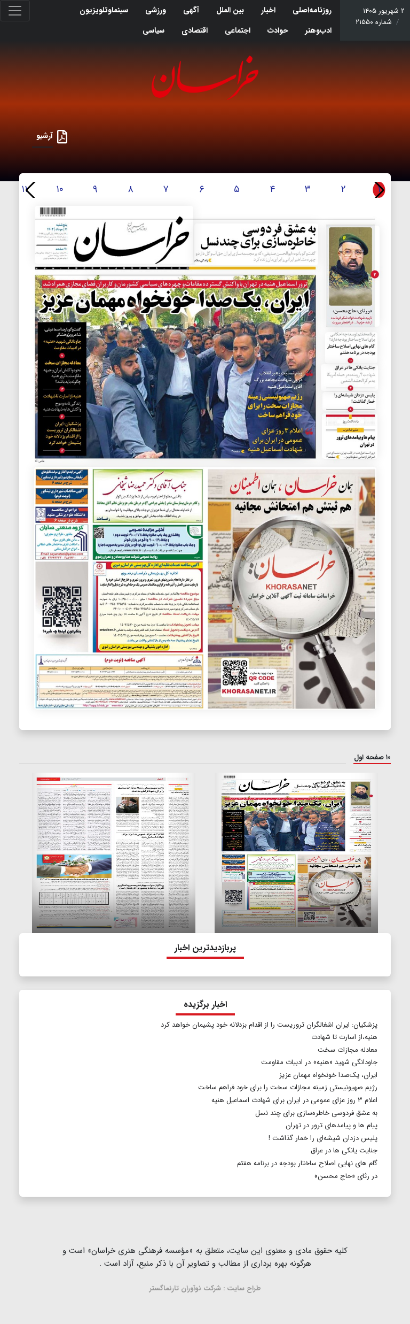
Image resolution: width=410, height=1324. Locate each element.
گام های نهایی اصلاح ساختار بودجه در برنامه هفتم (306, 1163)
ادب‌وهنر (318, 30)
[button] (32, 190)
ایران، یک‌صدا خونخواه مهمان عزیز (328, 1075)
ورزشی (155, 10)
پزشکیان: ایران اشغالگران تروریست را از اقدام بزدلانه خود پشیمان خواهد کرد (269, 1024)
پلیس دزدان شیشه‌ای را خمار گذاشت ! (323, 1138)
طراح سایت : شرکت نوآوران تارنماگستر (205, 1288)
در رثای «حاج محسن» (345, 1176)
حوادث (277, 30)
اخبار (268, 10)
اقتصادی (195, 30)
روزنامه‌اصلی (312, 10)
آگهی (191, 10)
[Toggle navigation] (15, 10)
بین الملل (230, 10)
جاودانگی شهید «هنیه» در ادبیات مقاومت (319, 1062)
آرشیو (44, 136)
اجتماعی (237, 30)
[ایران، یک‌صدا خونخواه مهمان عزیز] (201, 367)
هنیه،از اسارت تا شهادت (344, 1037)
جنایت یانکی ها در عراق (344, 1150)
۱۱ (24, 189)
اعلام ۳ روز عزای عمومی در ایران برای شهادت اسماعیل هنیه (294, 1100)
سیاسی (153, 30)
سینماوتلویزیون (104, 10)
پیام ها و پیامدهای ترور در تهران (331, 1125)
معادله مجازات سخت (347, 1050)
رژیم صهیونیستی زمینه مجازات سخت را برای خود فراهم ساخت (287, 1087)
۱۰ (60, 189)
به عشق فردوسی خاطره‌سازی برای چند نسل (316, 1113)
